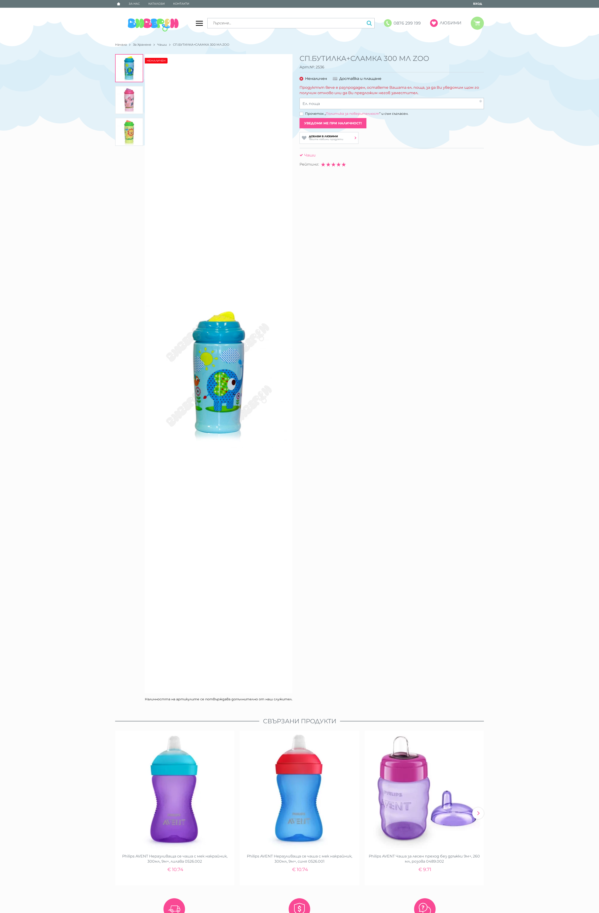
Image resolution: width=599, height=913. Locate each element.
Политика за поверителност (352, 113)
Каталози (156, 3)
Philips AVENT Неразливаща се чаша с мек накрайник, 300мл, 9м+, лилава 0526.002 (174, 859)
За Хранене (142, 44)
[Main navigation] (199, 23)
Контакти (181, 3)
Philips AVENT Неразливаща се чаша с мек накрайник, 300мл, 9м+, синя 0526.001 (299, 859)
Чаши (162, 44)
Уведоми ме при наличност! (333, 123)
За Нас (134, 3)
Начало (121, 44)
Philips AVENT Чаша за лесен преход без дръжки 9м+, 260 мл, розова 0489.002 (424, 859)
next (478, 813)
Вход (477, 3)
